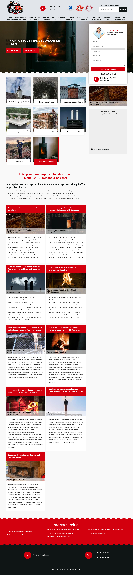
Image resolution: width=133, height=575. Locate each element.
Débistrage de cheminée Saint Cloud (20, 531)
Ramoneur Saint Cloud (98, 533)
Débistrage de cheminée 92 (34, 18)
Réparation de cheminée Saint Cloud (61, 533)
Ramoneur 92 (108, 18)
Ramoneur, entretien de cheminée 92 (66, 18)
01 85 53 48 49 (53, 7)
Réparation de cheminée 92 (82, 18)
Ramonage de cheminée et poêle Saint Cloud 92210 (107, 530)
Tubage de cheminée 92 (96, 18)
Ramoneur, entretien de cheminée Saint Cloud (64, 530)
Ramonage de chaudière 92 (120, 18)
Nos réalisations (13, 50)
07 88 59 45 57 (53, 10)
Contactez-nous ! (31, 50)
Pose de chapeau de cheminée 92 (49, 18)
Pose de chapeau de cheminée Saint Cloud (22, 535)
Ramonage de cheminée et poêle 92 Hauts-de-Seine (17, 18)
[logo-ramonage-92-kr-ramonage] (15, 7)
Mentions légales (75, 569)
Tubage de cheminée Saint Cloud (60, 537)
